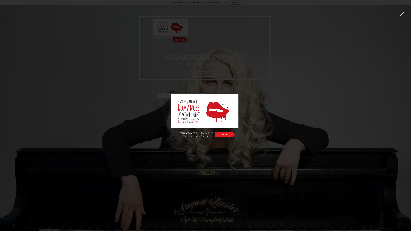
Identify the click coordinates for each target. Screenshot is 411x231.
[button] (402, 14)
